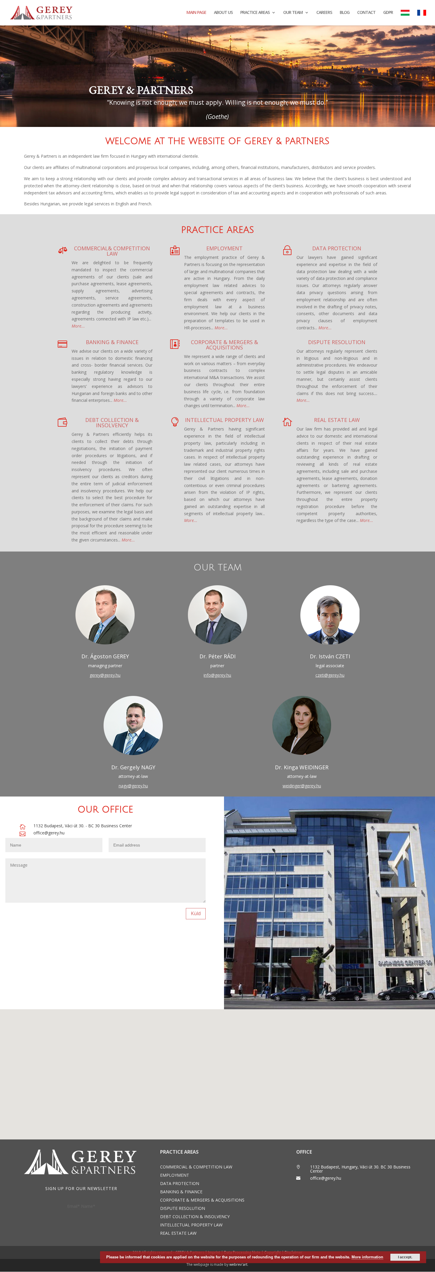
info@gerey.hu (217, 675)
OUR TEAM (293, 12)
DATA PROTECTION (336, 248)
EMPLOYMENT (224, 248)
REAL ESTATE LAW (337, 419)
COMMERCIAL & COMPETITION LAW (196, 1167)
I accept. (405, 1257)
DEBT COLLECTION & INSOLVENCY (112, 422)
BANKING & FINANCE (112, 342)
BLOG (344, 12)
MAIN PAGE (196, 12)
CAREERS (324, 12)
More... (190, 520)
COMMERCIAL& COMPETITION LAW (112, 251)
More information (367, 1257)
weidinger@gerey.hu (302, 786)
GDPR (388, 12)
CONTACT (366, 12)
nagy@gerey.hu (133, 786)
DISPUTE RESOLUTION (336, 342)
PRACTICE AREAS (255, 12)
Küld (196, 913)
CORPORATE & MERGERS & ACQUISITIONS (224, 344)
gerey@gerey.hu (105, 675)
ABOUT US (223, 12)
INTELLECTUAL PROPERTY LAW (224, 419)
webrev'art (238, 1264)
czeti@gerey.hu (329, 675)
